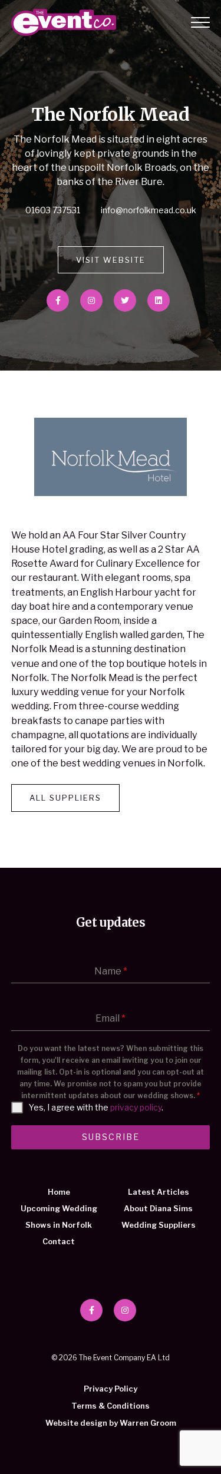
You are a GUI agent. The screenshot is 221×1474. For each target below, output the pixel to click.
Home (59, 1192)
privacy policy (135, 1107)
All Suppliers (65, 797)
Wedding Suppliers (158, 1225)
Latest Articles (158, 1192)
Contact (58, 1241)
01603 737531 (53, 210)
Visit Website (111, 260)
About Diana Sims (158, 1208)
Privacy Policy (110, 1388)
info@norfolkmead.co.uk (148, 210)
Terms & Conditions (110, 1405)
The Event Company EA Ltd (63, 22)
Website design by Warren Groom (110, 1422)
